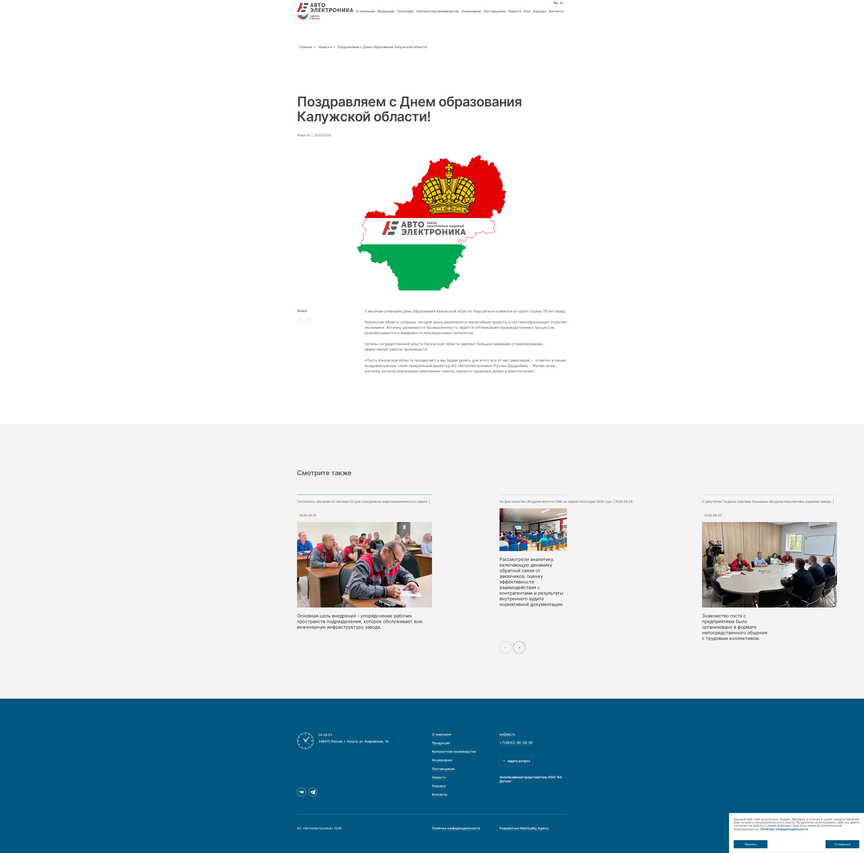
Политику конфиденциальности (784, 829)
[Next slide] (519, 647)
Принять (751, 844)
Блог (527, 11)
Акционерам (471, 11)
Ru (556, 3)
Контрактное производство (437, 11)
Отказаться (842, 844)
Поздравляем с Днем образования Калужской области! (382, 47)
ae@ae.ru (507, 734)
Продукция (385, 11)
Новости (514, 11)
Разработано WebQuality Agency (524, 828)
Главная (305, 47)
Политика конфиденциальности (456, 828)
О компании (365, 11)
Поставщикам (495, 11)
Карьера (539, 11)
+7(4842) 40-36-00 (516, 742)
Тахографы (405, 11)
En (562, 3)
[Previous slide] (506, 647)
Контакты (556, 11)
